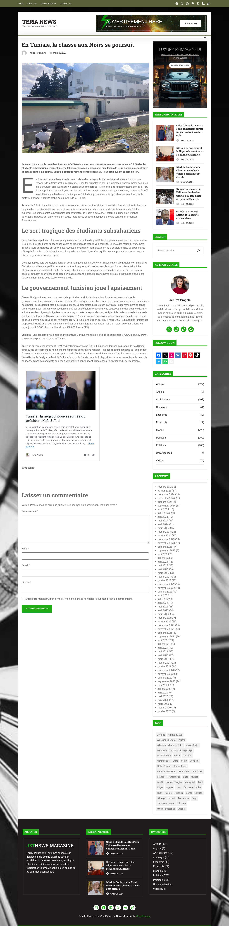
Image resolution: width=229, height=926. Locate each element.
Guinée (194, 777)
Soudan (198, 793)
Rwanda (179, 793)
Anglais (160, 391)
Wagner (181, 809)
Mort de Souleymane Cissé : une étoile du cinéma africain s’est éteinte (188, 172)
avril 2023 (163, 569)
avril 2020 (163, 700)
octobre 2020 (165, 677)
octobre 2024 (165, 501)
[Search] (198, 250)
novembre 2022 (166, 587)
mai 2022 (163, 606)
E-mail (26, 565)
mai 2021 (163, 651)
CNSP (184, 761)
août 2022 (163, 595)
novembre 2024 (166, 498)
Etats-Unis (184, 771)
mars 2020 (163, 703)
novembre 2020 (166, 673)
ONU (178, 787)
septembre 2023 (166, 550)
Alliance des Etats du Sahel (170, 745)
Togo (194, 798)
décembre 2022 (166, 584)
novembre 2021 (166, 629)
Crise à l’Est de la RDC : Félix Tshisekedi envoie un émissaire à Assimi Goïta (189, 130)
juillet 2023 (164, 558)
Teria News (39, 21)
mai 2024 (163, 520)
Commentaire (30, 511)
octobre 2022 (165, 591)
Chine (175, 761)
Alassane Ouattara (166, 740)
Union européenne (166, 809)
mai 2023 (163, 565)
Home (21, 3)
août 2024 (163, 509)
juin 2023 (163, 561)
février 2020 (164, 707)
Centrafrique (163, 761)
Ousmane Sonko (192, 787)
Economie (161, 414)
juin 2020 (163, 692)
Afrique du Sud (175, 735)
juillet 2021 (164, 644)
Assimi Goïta (192, 745)
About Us (32, 3)
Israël (160, 782)
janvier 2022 (164, 621)
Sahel (189, 793)
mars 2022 (163, 614)
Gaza (185, 777)
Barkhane (162, 750)
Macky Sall (190, 782)
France (160, 776)
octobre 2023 (165, 546)
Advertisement (48, 3)
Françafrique (173, 777)
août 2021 (163, 640)
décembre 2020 (166, 670)
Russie (168, 793)
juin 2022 (163, 602)
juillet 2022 (164, 599)
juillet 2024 (164, 513)
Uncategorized (164, 452)
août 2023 (163, 554)
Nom (25, 548)
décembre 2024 (166, 494)
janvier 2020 (164, 711)
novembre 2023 (166, 543)
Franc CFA (198, 771)
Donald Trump (180, 766)
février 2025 (164, 486)
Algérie (182, 740)
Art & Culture (163, 399)
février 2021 (164, 662)
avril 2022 (163, 610)
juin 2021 (163, 647)
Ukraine (182, 803)
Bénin (177, 755)
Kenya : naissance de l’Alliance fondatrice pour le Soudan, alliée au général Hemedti (188, 194)
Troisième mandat (166, 803)
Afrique (160, 384)
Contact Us (66, 3)
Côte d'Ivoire (163, 766)
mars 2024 (163, 528)
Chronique (161, 407)
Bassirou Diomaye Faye (181, 750)
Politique (161, 437)
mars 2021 (163, 658)
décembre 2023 (166, 539)
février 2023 (164, 576)
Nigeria (169, 787)
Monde (160, 430)
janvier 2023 (164, 580)
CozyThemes (143, 916)
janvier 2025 (164, 490)
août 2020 (163, 685)
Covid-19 (194, 761)
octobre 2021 (165, 632)
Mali (200, 782)
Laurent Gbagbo (174, 782)
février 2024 (164, 531)
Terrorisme (183, 798)
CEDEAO (187, 755)
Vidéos (160, 460)
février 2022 (164, 617)
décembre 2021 (166, 625)
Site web (26, 582)
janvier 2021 (164, 666)
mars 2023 (163, 572)
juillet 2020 (164, 688)
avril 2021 (163, 655)
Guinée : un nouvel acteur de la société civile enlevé (187, 215)
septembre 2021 (166, 636)
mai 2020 (163, 696)
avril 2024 (163, 524)
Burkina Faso (164, 755)
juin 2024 (163, 516)
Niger (160, 787)
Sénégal (161, 798)
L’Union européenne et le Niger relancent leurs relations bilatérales (190, 151)
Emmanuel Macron (166, 771)
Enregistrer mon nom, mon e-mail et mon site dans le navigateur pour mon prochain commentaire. (79, 598)
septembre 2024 (166, 505)
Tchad (172, 798)
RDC (159, 793)
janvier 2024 (164, 535)
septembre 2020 (166, 681)
